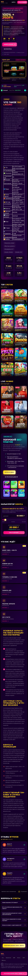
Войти (13, 2)
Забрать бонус (8, 44)
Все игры (4, 287)
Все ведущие (5, 384)
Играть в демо (9, 472)
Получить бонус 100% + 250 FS (14, 945)
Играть (23, 971)
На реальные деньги (11, 477)
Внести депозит (14, 532)
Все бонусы (8, 49)
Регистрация (22, 2)
